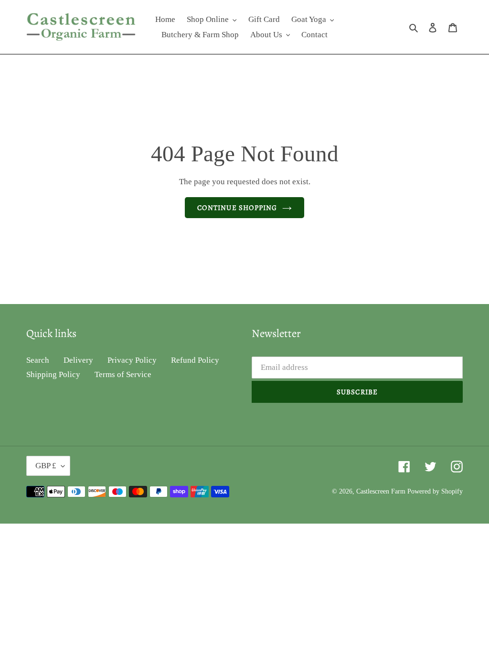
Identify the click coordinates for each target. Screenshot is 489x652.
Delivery (78, 360)
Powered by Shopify (435, 491)
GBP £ (45, 465)
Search (37, 360)
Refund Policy (195, 360)
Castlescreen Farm (381, 491)
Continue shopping (237, 207)
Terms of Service (123, 374)
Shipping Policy (53, 374)
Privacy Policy (132, 360)
